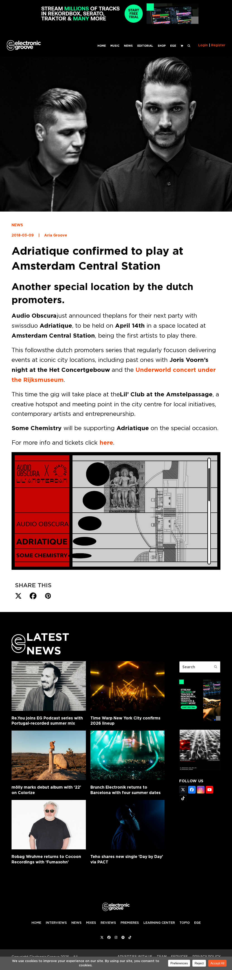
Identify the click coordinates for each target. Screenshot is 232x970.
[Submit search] (215, 667)
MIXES (91, 923)
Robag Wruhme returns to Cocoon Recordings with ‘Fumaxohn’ (46, 859)
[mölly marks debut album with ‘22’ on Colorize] (49, 755)
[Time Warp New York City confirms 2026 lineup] (127, 686)
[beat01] (199, 719)
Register (218, 45)
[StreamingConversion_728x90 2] (116, 22)
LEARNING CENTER (159, 923)
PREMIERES (130, 923)
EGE (197, 923)
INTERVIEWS (56, 923)
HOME (36, 923)
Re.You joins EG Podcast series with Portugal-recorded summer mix (47, 720)
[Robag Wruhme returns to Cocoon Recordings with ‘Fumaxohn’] (49, 824)
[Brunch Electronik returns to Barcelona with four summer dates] (127, 755)
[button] (189, 45)
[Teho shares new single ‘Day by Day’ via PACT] (127, 824)
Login (203, 45)
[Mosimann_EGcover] (199, 769)
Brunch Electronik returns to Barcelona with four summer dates (125, 790)
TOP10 (184, 923)
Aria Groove (55, 235)
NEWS (17, 225)
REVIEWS (108, 923)
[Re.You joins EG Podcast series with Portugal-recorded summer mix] (49, 686)
